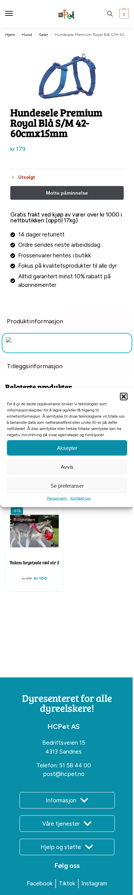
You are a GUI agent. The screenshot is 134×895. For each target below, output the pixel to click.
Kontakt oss (80, 498)
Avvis (67, 466)
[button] (123, 396)
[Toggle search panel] (110, 13)
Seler (43, 34)
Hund (27, 34)
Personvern (57, 498)
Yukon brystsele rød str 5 (34, 562)
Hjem (10, 34)
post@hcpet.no (64, 773)
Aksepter (67, 448)
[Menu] (15, 14)
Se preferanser (67, 485)
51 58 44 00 (75, 765)
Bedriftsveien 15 (63, 742)
